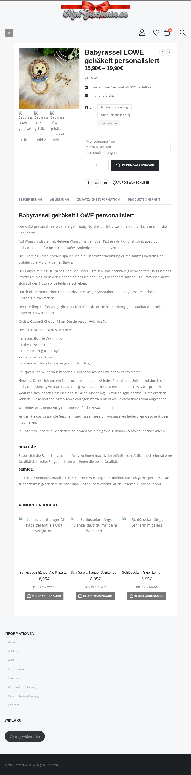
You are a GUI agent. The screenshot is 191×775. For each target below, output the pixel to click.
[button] (9, 33)
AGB (11, 660)
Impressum (16, 669)
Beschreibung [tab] (30, 199)
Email (105, 183)
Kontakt (13, 705)
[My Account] (142, 32)
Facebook (88, 183)
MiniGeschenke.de (61, 431)
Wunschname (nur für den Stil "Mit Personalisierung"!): (101, 147)
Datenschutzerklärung (23, 696)
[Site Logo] (95, 11)
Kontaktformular (103, 484)
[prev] (162, 52)
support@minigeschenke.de (41, 484)
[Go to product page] (44, 542)
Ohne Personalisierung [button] (116, 115)
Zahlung (13, 651)
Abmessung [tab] (59, 199)
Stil (88, 107)
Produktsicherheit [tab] (144, 199)
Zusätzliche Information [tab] (98, 199)
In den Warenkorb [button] (46, 596)
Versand (13, 642)
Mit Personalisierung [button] (114, 107)
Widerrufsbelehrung (22, 687)
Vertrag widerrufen (25, 736)
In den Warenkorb (138, 165)
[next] (169, 52)
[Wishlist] (156, 33)
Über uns (14, 678)
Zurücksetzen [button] (108, 123)
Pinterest (97, 183)
